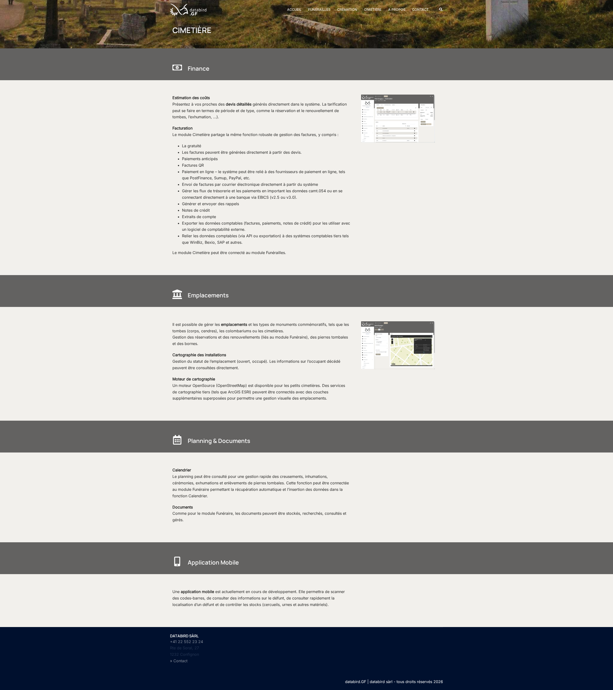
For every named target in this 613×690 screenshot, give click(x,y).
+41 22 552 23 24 (186, 641)
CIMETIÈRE (372, 9)
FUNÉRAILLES (319, 9)
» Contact (178, 660)
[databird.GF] (188, 9)
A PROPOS (396, 9)
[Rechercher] (441, 9)
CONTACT (420, 9)
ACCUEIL (294, 9)
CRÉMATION (347, 9)
